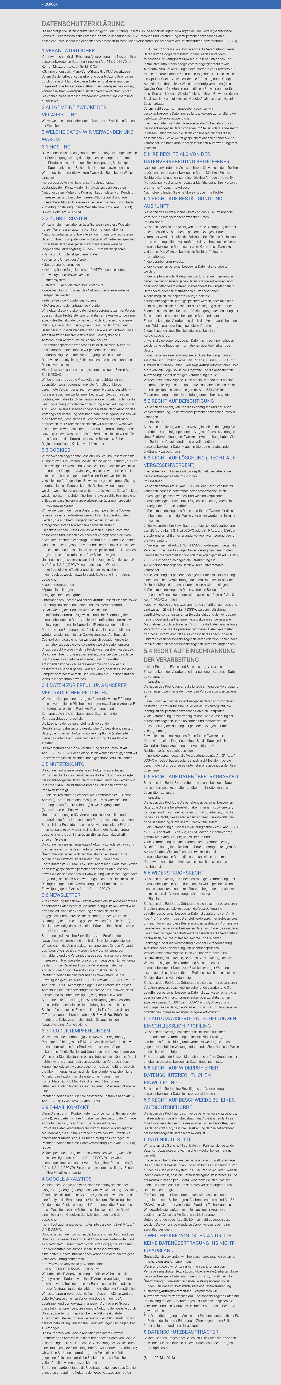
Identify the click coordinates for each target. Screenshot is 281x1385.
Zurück (51, 4)
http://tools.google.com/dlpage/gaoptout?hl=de (195, 64)
